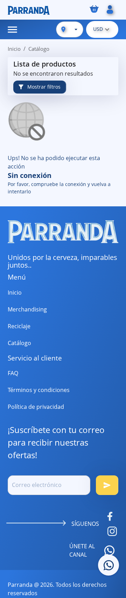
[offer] (108, 565)
